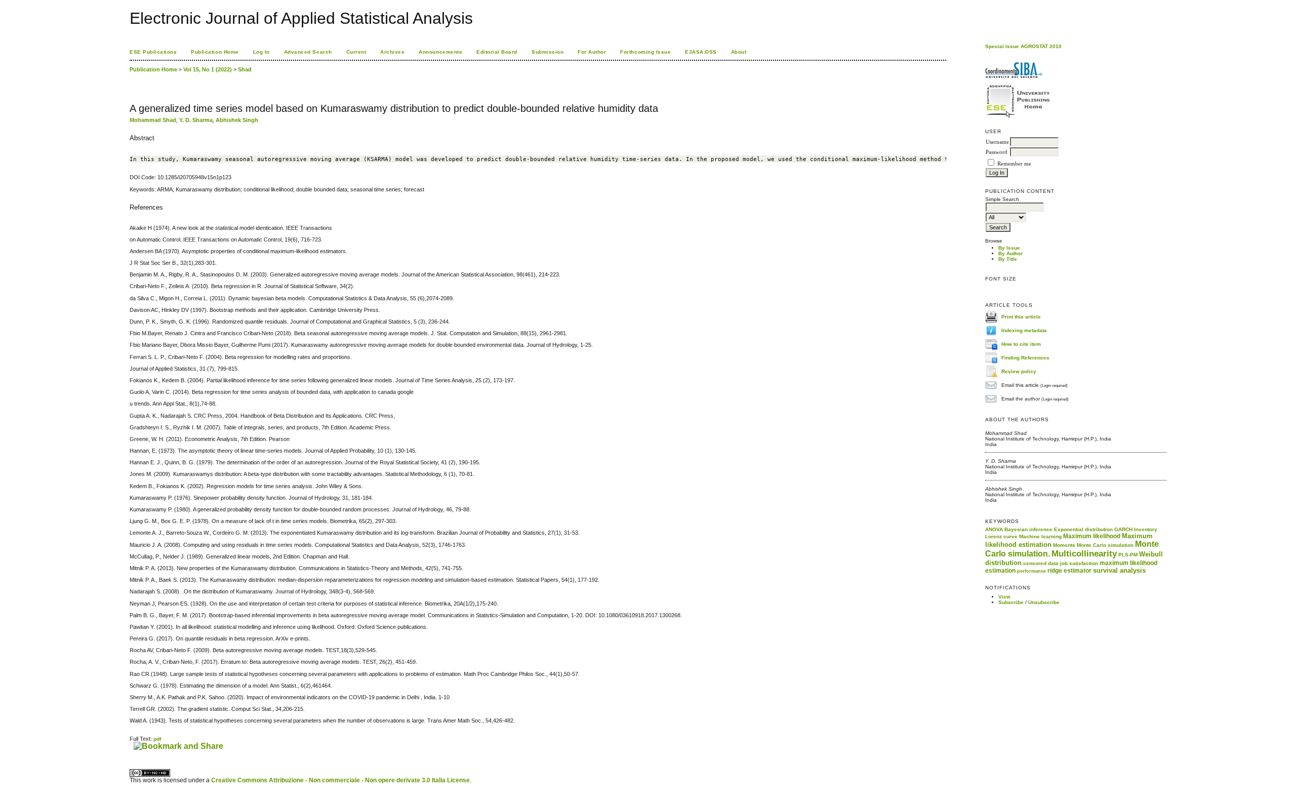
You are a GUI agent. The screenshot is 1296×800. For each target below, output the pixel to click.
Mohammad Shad (153, 120)
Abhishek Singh (237, 120)
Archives (392, 52)
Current (356, 52)
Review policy (1018, 371)
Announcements (440, 52)
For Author (592, 52)
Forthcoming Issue (645, 52)
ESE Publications (153, 52)
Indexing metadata (1024, 330)
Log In (261, 52)
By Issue (1009, 248)
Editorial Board (496, 52)
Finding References (1025, 357)
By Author (1010, 253)
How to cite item (1021, 343)
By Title (1007, 259)
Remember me (1014, 164)
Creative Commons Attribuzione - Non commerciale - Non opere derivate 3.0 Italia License (340, 780)
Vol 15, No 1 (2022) (207, 69)
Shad (245, 69)
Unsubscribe (1044, 602)
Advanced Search (308, 52)
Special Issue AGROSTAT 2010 (1023, 46)
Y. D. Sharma (196, 120)
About (739, 52)
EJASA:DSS (701, 52)
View (1004, 596)
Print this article (1021, 316)
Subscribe (1011, 602)
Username (997, 142)
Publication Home (214, 52)
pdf (157, 739)
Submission (547, 52)
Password (996, 152)
